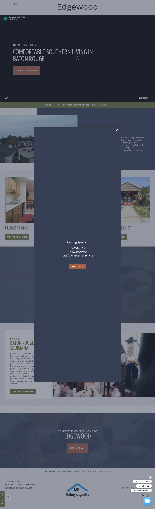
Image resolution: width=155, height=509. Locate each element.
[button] (77, 266)
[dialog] (77, 254)
